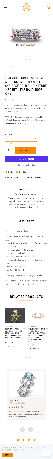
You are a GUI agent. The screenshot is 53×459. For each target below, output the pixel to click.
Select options (11, 346)
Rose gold (31, 204)
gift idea (16, 201)
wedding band (32, 207)
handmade (31, 201)
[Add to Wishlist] (24, 329)
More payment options (27, 165)
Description (27, 220)
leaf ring (40, 201)
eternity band (33, 198)
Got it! (7, 455)
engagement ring (20, 198)
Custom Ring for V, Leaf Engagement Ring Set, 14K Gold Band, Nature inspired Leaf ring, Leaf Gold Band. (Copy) (13, 334)
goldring (23, 201)
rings (24, 204)
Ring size (9, 135)
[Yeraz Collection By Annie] (26, 7)
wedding (22, 207)
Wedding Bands (30, 194)
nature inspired (15, 204)
